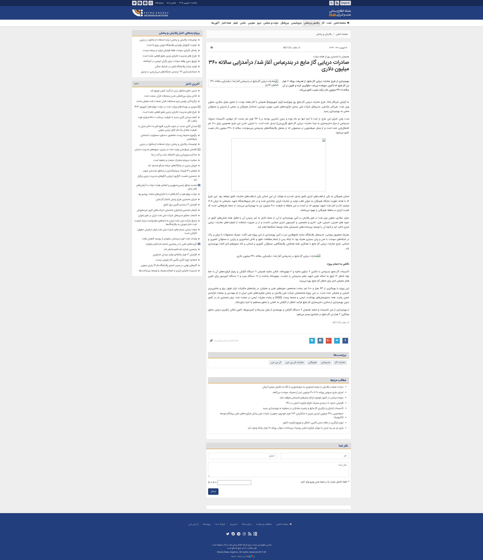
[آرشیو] (255, 534)
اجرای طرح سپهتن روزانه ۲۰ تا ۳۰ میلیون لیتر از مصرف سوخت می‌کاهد (308, 392)
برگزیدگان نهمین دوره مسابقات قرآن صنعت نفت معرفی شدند (166, 101)
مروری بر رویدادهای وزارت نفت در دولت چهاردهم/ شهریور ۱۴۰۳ (165, 107)
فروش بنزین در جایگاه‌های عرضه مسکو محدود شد (172, 166)
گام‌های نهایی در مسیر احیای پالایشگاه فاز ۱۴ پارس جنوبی (169, 265)
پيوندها (207, 524)
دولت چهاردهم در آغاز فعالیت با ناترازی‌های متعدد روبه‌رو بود (167, 194)
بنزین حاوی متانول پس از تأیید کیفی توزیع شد (173, 91)
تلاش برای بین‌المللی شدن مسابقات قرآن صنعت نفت (170, 96)
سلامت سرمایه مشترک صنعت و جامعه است (175, 160)
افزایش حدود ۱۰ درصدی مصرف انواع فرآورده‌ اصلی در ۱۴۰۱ (314, 403)
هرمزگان (312, 363)
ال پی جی (276, 363)
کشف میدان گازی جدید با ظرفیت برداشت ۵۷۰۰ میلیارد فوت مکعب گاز (167, 119)
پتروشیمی (296, 23)
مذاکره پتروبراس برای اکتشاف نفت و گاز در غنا (174, 155)
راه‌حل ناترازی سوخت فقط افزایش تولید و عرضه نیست (170, 50)
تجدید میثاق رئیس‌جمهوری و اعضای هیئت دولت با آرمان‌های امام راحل (166, 187)
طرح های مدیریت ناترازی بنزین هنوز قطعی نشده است (170, 56)
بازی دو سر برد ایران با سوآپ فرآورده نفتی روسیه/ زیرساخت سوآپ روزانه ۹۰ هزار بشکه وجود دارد (295, 428)
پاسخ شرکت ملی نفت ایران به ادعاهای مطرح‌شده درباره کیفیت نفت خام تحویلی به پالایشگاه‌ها (165, 222)
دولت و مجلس (270, 23)
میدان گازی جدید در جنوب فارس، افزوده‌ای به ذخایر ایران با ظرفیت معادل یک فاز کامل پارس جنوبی (167, 128)
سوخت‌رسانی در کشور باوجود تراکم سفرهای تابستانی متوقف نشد (311, 398)
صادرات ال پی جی (295, 363)
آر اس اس (193, 524)
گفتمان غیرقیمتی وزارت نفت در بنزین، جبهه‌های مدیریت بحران (166, 149)
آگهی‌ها (215, 23)
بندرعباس (325, 363)
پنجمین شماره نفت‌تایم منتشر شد (180, 249)
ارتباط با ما (220, 524)
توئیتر (134, 3)
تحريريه (233, 524)
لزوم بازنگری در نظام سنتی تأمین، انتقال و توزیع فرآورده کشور (313, 423)
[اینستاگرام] (244, 534)
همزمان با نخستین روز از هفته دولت (331, 57)
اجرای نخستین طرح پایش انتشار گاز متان (176, 199)
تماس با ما (171, 3)
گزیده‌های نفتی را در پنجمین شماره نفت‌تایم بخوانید (171, 244)
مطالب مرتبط (338, 380)
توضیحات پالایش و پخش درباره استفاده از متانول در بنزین (168, 40)
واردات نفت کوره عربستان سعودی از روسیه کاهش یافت (169, 239)
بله (140, 3)
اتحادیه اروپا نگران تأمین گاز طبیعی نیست (176, 260)
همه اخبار (226, 23)
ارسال (213, 491)
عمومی (251, 23)
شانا (327, 13)
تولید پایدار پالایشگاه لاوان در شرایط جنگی (176, 66)
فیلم (235, 23)
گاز (323, 23)
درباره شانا (159, 3)
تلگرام (145, 3)
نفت (329, 23)
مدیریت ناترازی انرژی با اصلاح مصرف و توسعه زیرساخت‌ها (168, 271)
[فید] (249, 534)
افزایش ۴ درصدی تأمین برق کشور (180, 205)
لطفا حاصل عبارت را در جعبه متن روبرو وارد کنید (325, 482)
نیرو (259, 23)
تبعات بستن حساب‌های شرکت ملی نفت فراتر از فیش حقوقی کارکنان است (167, 231)
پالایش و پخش (311, 23)
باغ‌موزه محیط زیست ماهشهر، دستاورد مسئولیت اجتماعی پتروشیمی (169, 137)
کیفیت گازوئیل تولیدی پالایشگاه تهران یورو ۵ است (172, 45)
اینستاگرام (150, 3)
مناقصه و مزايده (263, 524)
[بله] (233, 534)
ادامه (136, 84)
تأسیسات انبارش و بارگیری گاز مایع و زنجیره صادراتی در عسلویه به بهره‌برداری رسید (303, 408)
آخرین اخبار (192, 84)
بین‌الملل (285, 23)
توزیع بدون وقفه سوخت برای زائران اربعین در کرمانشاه (170, 61)
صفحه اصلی (340, 23)
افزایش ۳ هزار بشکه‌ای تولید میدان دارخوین (175, 255)
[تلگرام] (238, 534)
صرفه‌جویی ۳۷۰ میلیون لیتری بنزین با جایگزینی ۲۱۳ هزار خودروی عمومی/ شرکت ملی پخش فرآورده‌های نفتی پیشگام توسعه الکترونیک (281, 415)
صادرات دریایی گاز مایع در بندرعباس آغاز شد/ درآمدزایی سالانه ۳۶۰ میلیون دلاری (279, 65)
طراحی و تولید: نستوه (240, 556)
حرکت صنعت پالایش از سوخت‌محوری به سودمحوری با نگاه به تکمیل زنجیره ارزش (303, 387)
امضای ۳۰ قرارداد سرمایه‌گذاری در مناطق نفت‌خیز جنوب (170, 171)
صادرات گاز (340, 363)
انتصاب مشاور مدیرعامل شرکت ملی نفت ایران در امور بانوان (167, 215)
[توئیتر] (227, 534)
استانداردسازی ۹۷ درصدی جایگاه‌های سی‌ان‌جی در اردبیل (169, 72)
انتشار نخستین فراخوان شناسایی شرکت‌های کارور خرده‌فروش (167, 210)
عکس (243, 23)
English (345, 3)
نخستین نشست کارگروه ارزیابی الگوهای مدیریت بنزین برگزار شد (167, 178)
